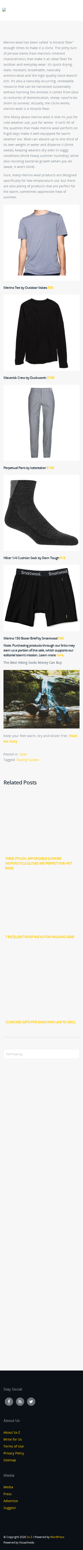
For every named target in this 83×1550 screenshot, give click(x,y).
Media (8, 1487)
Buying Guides (28, 759)
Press (7, 1494)
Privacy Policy (13, 1453)
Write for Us (12, 1439)
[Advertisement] (21, 1137)
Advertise (10, 1501)
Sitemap (9, 1460)
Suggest (9, 1508)
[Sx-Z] (4, 10)
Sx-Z (29, 1537)
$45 (61, 638)
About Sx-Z (11, 1432)
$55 (50, 287)
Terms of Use (13, 1446)
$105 (50, 467)
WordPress (57, 1537)
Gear (23, 754)
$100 (50, 377)
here (59, 655)
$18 (62, 557)
